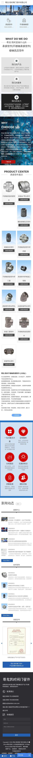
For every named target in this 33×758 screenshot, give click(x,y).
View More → (7, 560)
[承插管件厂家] (16, 10)
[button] (16, 13)
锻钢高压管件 (22, 749)
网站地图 (25, 746)
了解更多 (8, 162)
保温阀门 (10, 753)
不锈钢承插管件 (16, 751)
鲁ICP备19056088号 (16, 746)
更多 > (18, 504)
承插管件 (14, 749)
